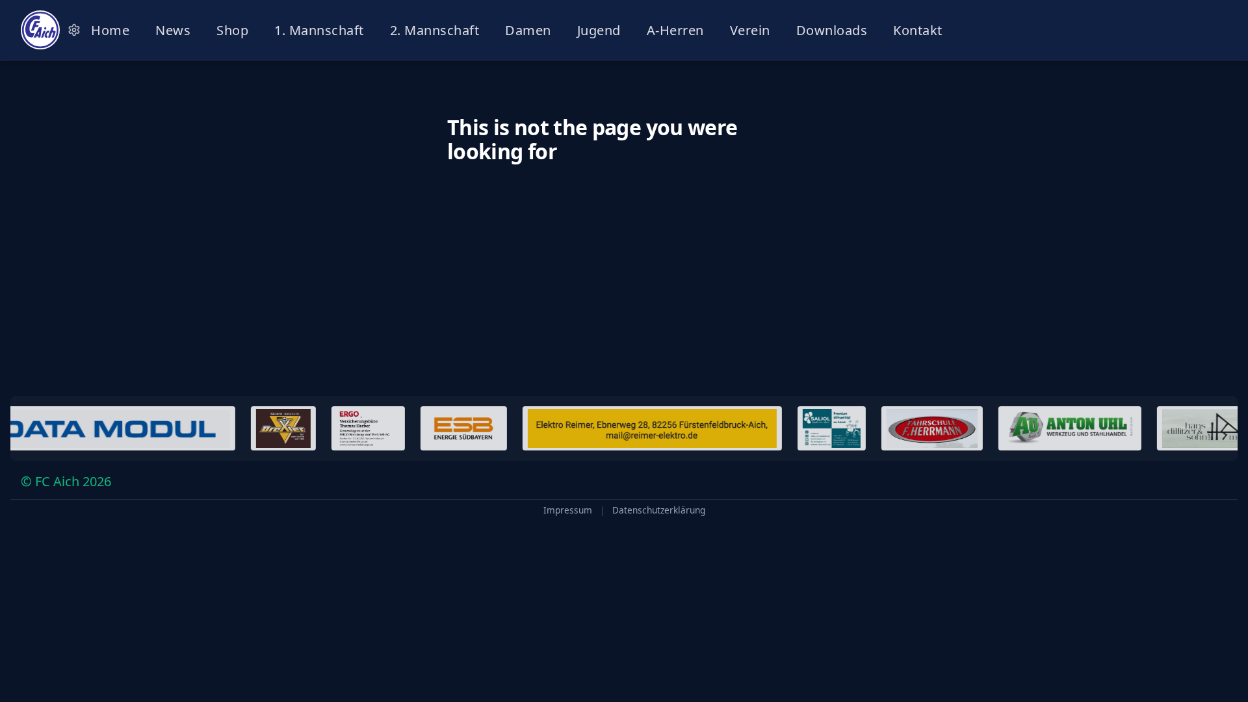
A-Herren (675, 30)
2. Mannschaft (435, 30)
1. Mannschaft (319, 30)
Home (110, 30)
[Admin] (74, 30)
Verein (750, 30)
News (172, 30)
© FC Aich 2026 (66, 481)
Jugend (599, 30)
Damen (528, 30)
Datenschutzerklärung (658, 510)
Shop (232, 30)
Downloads (832, 30)
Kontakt (917, 30)
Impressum (567, 510)
